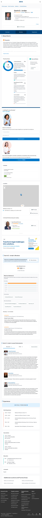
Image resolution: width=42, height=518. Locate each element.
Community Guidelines (5, 514)
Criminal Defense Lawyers (25, 497)
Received (8, 346)
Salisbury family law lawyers (8, 483)
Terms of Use (3, 513)
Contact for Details (33, 68)
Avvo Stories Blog (4, 500)
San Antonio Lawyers (14, 505)
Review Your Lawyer (4, 495)
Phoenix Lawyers (14, 503)
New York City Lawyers (15, 493)
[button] (21, 195)
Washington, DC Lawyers (15, 500)
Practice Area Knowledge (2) (10, 303)
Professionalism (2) (22, 303)
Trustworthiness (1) (17, 306)
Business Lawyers (24, 496)
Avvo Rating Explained (35, 498)
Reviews (21, 32)
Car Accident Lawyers (25, 503)
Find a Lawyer (3, 493)
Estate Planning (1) (19, 297)
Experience (34, 32)
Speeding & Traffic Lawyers (26, 510)
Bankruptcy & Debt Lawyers (26, 494)
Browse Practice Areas (4, 498)
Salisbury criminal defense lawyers (27, 480)
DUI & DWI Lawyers (24, 499)
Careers (33, 495)
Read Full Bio (6, 53)
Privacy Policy (8, 513)
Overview (7, 32)
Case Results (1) (8, 306)
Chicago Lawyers (14, 496)
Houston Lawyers (14, 498)
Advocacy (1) (31, 303)
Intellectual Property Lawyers (24, 508)
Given (21, 346)
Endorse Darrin (34, 346)
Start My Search (21, 138)
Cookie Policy (14, 513)
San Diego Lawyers (14, 507)
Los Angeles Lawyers (14, 495)
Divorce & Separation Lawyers (24, 505)
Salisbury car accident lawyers (9, 480)
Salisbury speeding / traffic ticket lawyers (29, 483)
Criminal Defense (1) (9, 297)
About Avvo (34, 493)
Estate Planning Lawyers (25, 501)
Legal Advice (3, 496)
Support (33, 496)
